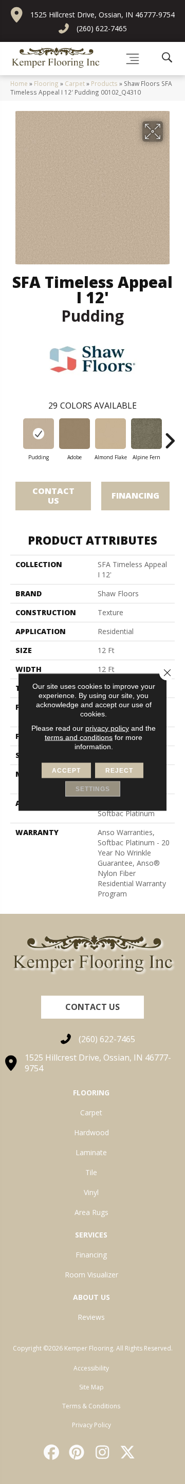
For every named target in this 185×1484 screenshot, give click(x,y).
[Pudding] (39, 434)
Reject (119, 770)
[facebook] (52, 1452)
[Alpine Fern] (146, 434)
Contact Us (53, 495)
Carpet (75, 83)
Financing (135, 495)
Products (104, 83)
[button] (92, 1007)
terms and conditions (79, 737)
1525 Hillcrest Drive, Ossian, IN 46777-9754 (102, 14)
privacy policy (107, 728)
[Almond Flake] (110, 434)
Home (19, 83)
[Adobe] (74, 434)
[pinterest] (77, 1452)
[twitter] (128, 1452)
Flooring (46, 83)
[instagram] (102, 1452)
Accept (66, 770)
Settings (93, 789)
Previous (15, 436)
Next (169, 436)
